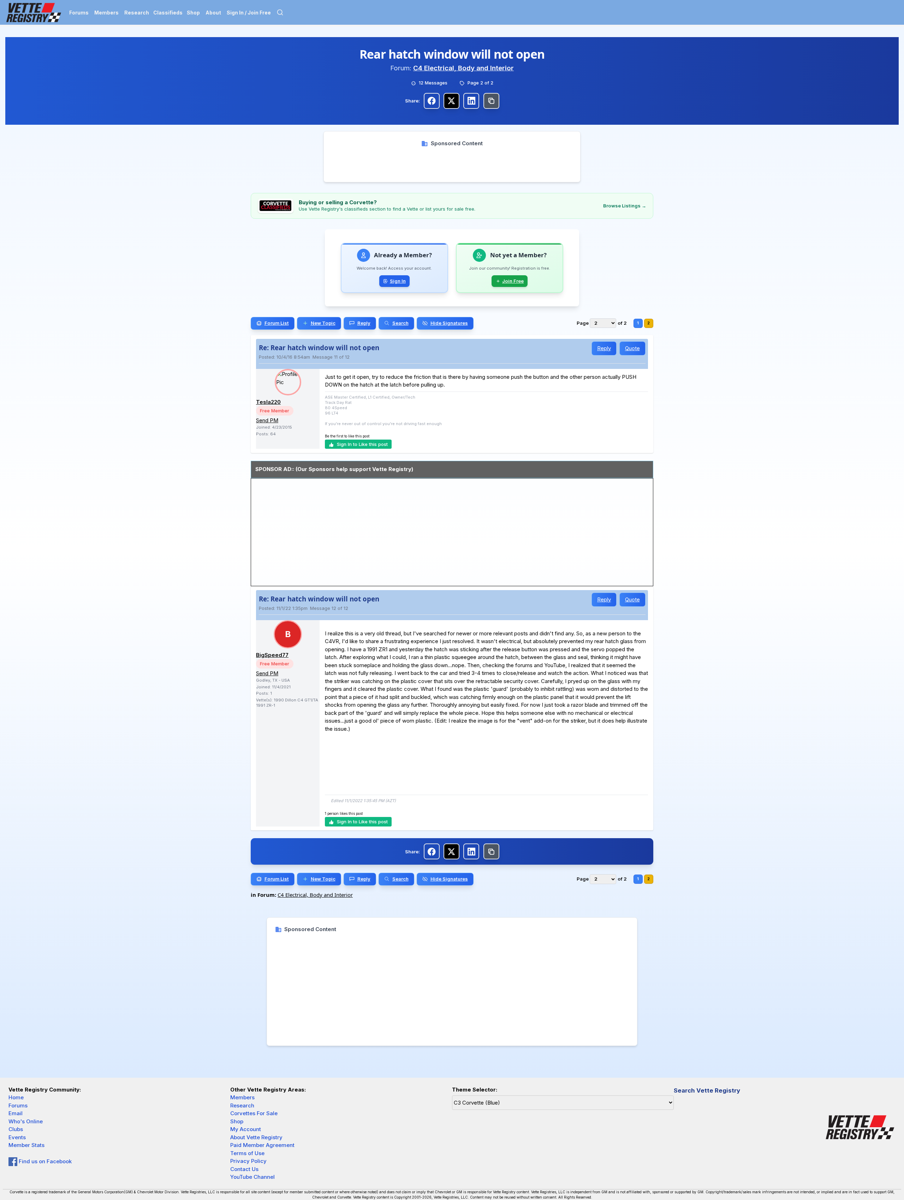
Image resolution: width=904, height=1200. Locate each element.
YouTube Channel (252, 1176)
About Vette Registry (256, 1137)
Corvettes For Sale (254, 1113)
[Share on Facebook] (432, 101)
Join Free (513, 281)
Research (136, 13)
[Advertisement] (452, 163)
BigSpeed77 (272, 655)
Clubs (15, 1129)
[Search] (280, 12)
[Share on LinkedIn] (471, 101)
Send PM (267, 420)
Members (106, 13)
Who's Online (25, 1121)
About (213, 13)
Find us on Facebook (44, 1161)
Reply (604, 348)
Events (17, 1137)
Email (15, 1113)
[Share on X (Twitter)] (451, 101)
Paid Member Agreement (262, 1145)
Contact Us (244, 1169)
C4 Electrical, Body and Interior (463, 68)
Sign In (398, 281)
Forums (79, 13)
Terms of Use (247, 1153)
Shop (193, 13)
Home (16, 1097)
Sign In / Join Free (249, 13)
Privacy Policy (248, 1161)
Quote (632, 348)
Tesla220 (268, 402)
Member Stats (26, 1145)
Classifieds (168, 13)
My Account (245, 1129)
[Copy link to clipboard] (491, 101)
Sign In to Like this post (362, 444)
